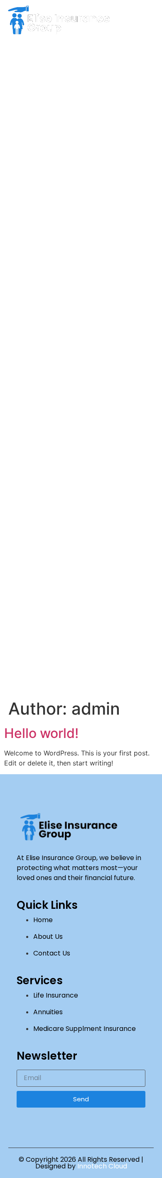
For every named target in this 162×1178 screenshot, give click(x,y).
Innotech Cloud (102, 1166)
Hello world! (41, 733)
